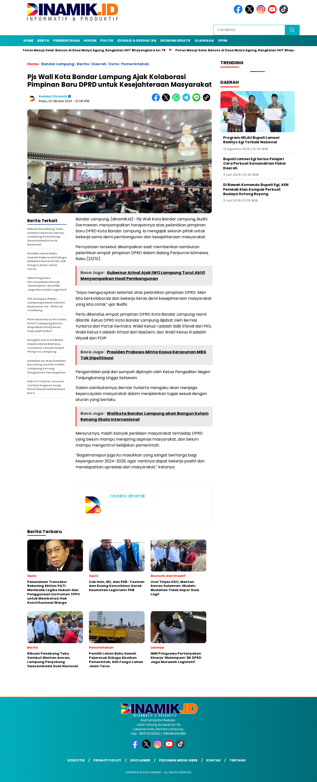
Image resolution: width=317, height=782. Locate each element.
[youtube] (273, 12)
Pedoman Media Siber (178, 760)
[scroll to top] (303, 774)
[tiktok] (284, 12)
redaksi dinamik (53, 96)
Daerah (99, 63)
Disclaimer (140, 760)
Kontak (213, 760)
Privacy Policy (107, 760)
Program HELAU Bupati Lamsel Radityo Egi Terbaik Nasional (251, 140)
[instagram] (262, 12)
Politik (106, 40)
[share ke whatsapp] (177, 100)
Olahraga (204, 40)
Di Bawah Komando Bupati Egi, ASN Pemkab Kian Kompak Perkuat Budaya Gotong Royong (256, 189)
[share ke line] (197, 100)
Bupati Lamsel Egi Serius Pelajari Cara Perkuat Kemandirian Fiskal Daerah (254, 163)
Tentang (237, 760)
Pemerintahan (66, 40)
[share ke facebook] (157, 100)
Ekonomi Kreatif (175, 40)
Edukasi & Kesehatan (136, 40)
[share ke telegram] (187, 100)
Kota (113, 63)
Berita (43, 40)
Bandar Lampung (57, 63)
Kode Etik (76, 760)
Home (28, 40)
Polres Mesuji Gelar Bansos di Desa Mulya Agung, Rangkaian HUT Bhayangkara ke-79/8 (228, 50)
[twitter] (250, 12)
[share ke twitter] (167, 100)
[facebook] (239, 12)
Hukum (90, 40)
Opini (222, 40)
